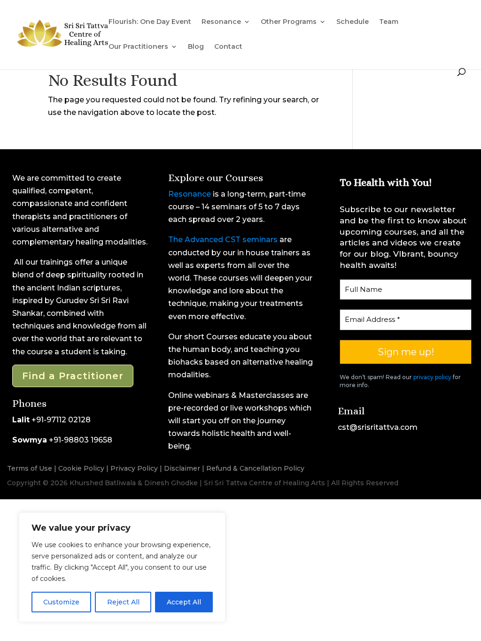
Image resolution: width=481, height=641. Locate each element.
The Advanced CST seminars (223, 239)
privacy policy (432, 377)
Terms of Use (29, 468)
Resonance (189, 194)
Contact (228, 47)
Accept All (184, 602)
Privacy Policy (134, 468)
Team (388, 22)
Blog (196, 47)
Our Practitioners (138, 47)
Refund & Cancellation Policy (255, 468)
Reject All (123, 602)
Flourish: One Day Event (150, 22)
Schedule (352, 22)
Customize (61, 602)
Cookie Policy (81, 468)
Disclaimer (182, 468)
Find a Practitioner (73, 376)
